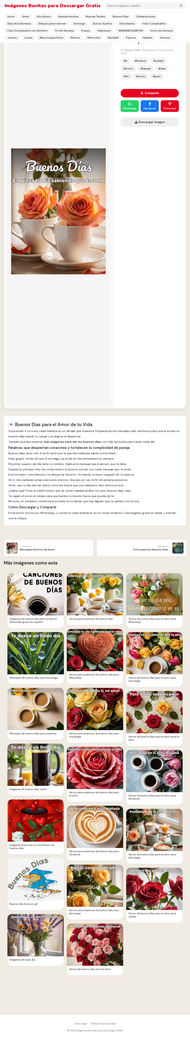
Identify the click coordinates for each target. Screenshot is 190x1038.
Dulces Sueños (102, 23)
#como (128, 68)
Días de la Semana (19, 23)
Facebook (149, 108)
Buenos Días (121, 16)
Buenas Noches (68, 16)
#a (125, 60)
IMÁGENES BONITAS (130, 30)
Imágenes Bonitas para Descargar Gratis (52, 5)
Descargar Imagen (151, 122)
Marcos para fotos (51, 37)
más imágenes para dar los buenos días (72, 442)
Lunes (28, 37)
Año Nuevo (44, 16)
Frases (85, 30)
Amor (25, 16)
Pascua (130, 37)
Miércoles (93, 37)
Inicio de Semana (161, 30)
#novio (140, 76)
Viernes (165, 37)
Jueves (12, 37)
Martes (75, 37)
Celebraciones (145, 16)
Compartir (152, 93)
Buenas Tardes (95, 16)
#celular (158, 60)
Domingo (79, 23)
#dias (162, 68)
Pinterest (169, 108)
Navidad (113, 37)
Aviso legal (81, 1023)
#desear (145, 68)
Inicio (11, 16)
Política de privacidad (103, 1023)
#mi (126, 76)
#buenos (140, 60)
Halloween (104, 30)
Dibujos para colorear (52, 23)
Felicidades (127, 23)
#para (156, 76)
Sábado (148, 37)
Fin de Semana (64, 30)
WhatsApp (130, 108)
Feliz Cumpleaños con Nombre (27, 30)
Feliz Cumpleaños (154, 23)
